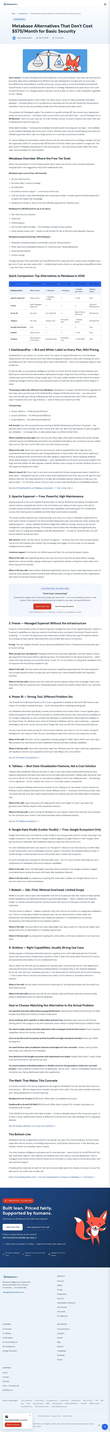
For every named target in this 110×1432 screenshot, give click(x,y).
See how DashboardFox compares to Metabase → (60, 1177)
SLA (22, 1403)
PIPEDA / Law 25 (94, 1403)
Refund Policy (76, 1400)
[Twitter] (99, 1425)
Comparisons (23, 14)
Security (60, 1298)
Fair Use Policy (88, 1400)
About (5, 1372)
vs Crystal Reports (10, 1342)
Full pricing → (89, 1177)
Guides (60, 1338)
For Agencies (62, 1316)
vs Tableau (7, 1333)
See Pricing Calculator (64, 606)
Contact (6, 1377)
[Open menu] (105, 4)
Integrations (62, 1294)
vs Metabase (8, 1338)
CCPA (28, 1403)
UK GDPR (84, 1403)
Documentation (63, 1329)
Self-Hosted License (42, 1406)
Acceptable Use (52, 1400)
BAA (102, 1400)
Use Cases (61, 1311)
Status (59, 1359)
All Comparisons (9, 1346)
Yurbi (43, 482)
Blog (13, 14)
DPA (96, 1400)
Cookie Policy (64, 1400)
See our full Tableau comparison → (23, 821)
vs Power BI (7, 1329)
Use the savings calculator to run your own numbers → (32, 1126)
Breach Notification (71, 1403)
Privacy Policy (39, 1400)
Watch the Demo (13, 1425)
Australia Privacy (26, 1406)
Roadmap (61, 1355)
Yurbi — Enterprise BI (11, 1386)
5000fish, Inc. (8, 1390)
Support (60, 1346)
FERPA (48, 1403)
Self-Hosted (62, 1307)
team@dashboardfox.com (13, 1292)
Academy (61, 1333)
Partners (6, 1381)
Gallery (60, 1285)
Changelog (61, 1351)
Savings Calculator (10, 1351)
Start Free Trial (42, 606)
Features (60, 1281)
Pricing (59, 1290)
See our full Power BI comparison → (24, 757)
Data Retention (57, 1403)
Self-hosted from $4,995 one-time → (20, 1237)
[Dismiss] (30, 1415)
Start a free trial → (65, 488)
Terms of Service (26, 1400)
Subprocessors (38, 1403)
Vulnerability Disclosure (66, 1303)
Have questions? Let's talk (38, 1227)
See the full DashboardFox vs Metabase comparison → (32, 488)
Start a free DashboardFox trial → (23, 1177)
